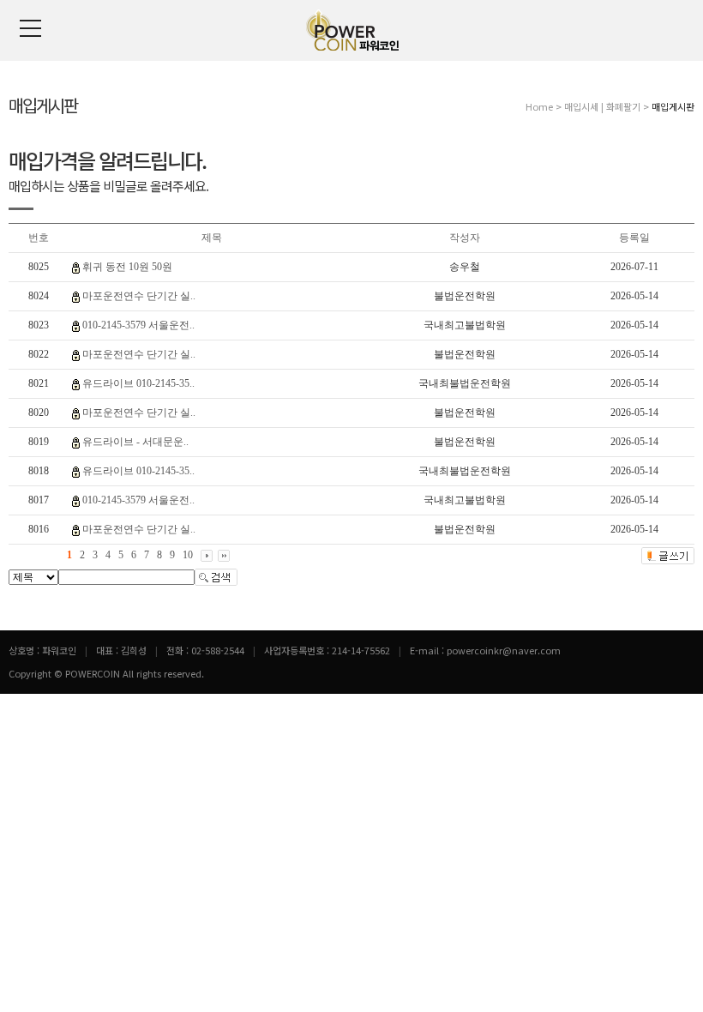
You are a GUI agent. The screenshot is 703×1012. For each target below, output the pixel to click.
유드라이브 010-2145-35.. (138, 383)
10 (188, 555)
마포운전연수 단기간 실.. (138, 296)
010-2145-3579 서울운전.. (138, 325)
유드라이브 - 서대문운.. (135, 442)
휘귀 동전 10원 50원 (127, 267)
